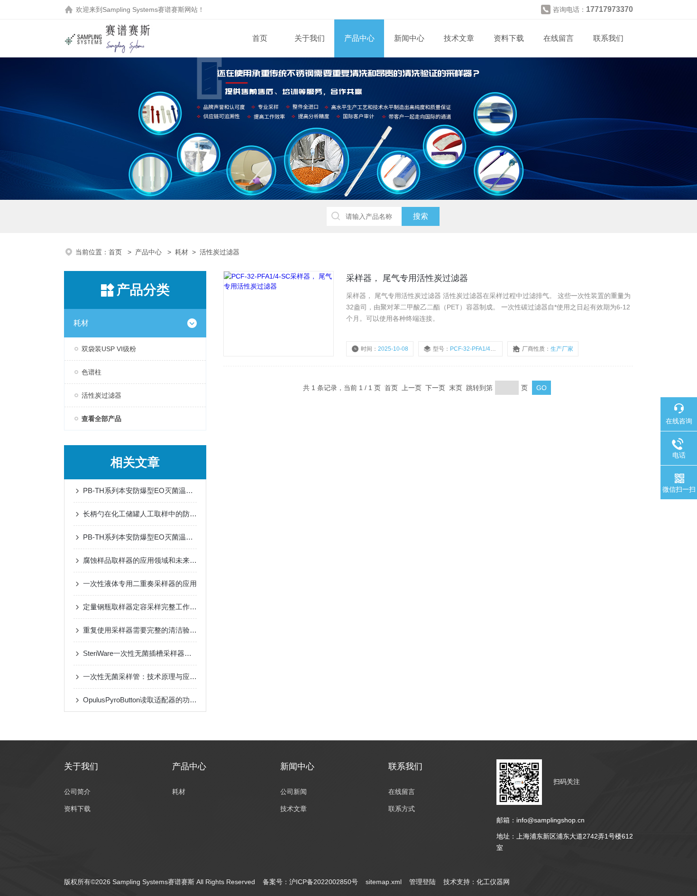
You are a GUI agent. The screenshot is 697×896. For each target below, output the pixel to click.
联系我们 (608, 38)
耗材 (181, 252)
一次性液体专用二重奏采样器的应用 (140, 583)
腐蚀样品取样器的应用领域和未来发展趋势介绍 (140, 560)
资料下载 (509, 38)
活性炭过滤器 (219, 252)
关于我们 (309, 38)
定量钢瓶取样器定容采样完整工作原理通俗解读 (140, 607)
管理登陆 (422, 882)
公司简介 (77, 791)
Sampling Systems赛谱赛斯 (143, 9)
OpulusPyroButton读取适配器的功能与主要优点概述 (140, 700)
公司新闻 (293, 791)
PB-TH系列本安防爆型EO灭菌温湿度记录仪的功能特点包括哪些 (140, 490)
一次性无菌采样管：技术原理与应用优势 (140, 676)
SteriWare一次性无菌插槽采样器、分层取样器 (140, 653)
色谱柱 (91, 372)
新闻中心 (409, 38)
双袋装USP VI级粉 (109, 349)
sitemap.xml (384, 882)
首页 (259, 38)
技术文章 (459, 38)
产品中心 (359, 38)
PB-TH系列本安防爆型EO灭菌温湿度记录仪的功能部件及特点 (140, 537)
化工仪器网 (493, 882)
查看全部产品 (101, 418)
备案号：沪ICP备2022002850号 (310, 882)
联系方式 (401, 808)
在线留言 (558, 38)
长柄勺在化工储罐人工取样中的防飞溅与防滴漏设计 (140, 514)
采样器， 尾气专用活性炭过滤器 (407, 278)
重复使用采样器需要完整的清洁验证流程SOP (140, 630)
